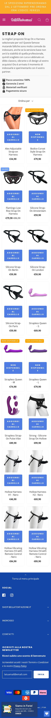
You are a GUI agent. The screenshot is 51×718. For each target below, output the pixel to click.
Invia (41, 674)
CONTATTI (8, 634)
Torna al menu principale (25, 578)
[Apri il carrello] (47, 20)
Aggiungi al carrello (13, 137)
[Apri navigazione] (4, 20)
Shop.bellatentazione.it (16, 607)
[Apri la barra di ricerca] (39, 20)
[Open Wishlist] (47, 714)
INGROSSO (8, 620)
